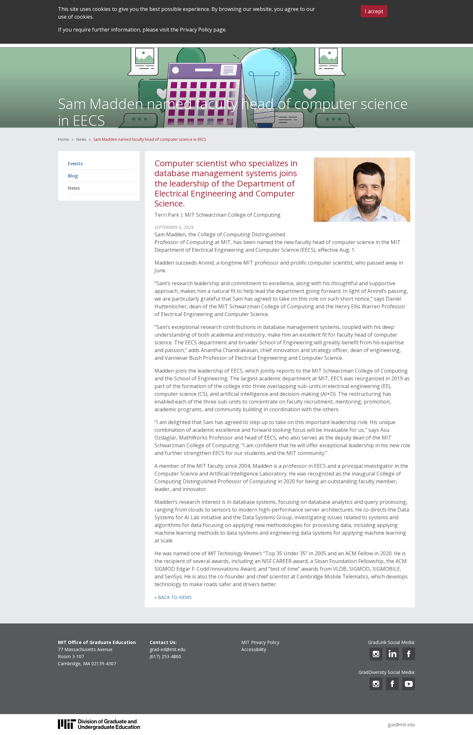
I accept (374, 11)
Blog (73, 176)
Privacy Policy (196, 29)
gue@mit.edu (401, 724)
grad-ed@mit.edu (167, 649)
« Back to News (173, 597)
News (81, 139)
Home (63, 139)
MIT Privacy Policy (260, 642)
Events (75, 163)
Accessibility (253, 649)
